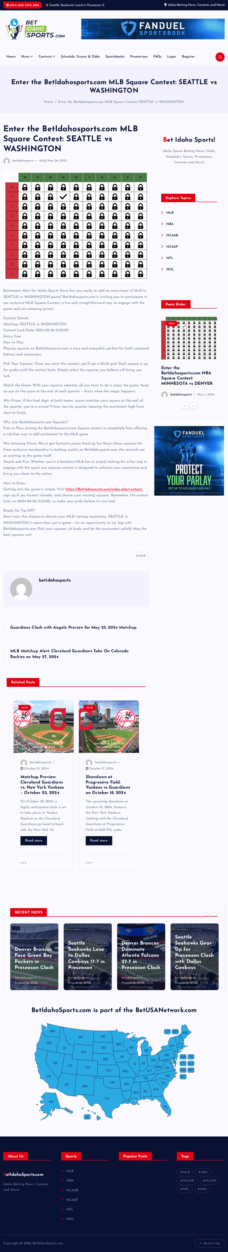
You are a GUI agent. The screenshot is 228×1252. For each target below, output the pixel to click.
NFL (169, 258)
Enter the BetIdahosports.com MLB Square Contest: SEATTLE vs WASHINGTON (121, 102)
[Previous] (185, 406)
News (25, 56)
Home (11, 56)
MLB (42, 160)
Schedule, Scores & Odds (80, 56)
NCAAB (172, 235)
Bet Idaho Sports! (189, 140)
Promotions (139, 56)
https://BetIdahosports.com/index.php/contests (104, 489)
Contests (45, 56)
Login (171, 56)
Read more (34, 840)
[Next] (193, 406)
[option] (189, 357)
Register (188, 56)
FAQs (157, 56)
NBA (169, 224)
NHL (170, 269)
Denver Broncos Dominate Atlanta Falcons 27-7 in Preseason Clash (141, 955)
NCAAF (172, 247)
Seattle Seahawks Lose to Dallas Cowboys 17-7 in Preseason (86, 955)
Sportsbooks (115, 56)
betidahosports (23, 160)
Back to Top (212, 1243)
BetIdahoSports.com (23, 1175)
